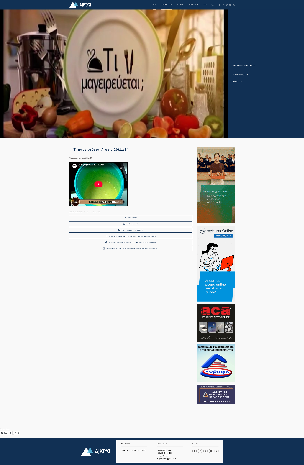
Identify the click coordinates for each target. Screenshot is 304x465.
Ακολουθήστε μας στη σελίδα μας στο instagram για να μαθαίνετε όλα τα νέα (132, 248)
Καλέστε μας (132, 217)
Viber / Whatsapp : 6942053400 (132, 230)
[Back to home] (81, 4)
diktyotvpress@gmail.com (166, 459)
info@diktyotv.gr (163, 456)
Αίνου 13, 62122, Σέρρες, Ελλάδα (133, 450)
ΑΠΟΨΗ (180, 5)
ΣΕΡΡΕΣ (252, 65)
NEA (234, 65)
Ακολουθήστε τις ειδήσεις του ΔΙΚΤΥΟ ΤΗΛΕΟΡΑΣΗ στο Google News (132, 242)
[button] (212, 4)
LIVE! (205, 5)
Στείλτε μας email (132, 224)
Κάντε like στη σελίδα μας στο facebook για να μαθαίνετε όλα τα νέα (132, 236)
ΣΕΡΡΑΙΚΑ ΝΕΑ (166, 5)
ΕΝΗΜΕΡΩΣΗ (193, 5)
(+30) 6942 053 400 (164, 453)
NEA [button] (154, 5)
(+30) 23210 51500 (164, 450)
